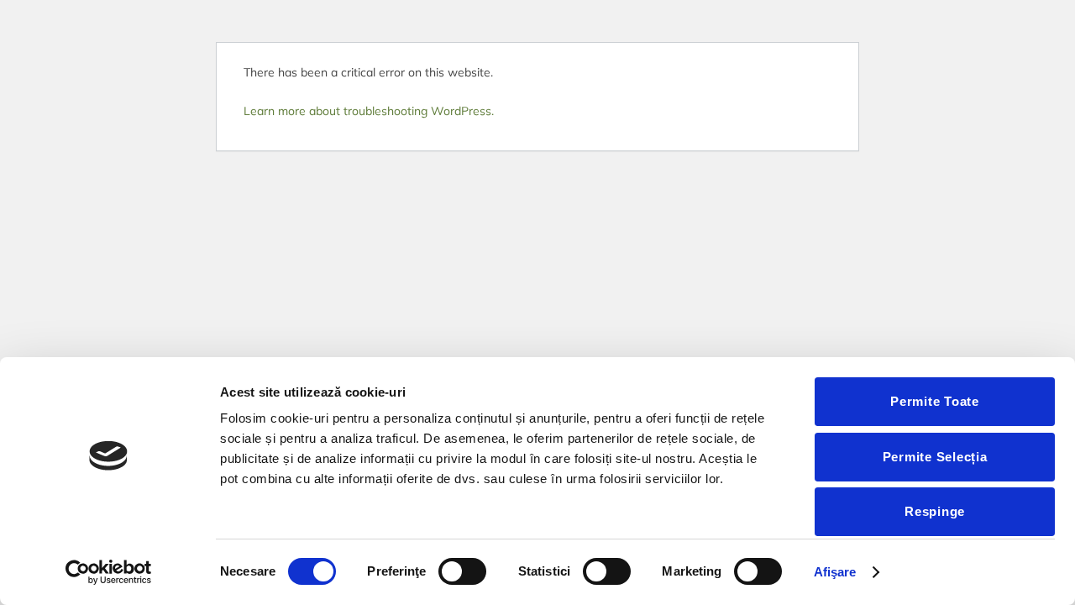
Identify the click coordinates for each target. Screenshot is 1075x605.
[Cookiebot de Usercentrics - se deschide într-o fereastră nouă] (108, 572)
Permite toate (934, 401)
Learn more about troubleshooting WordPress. (369, 110)
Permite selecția (935, 457)
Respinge (935, 511)
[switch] (462, 571)
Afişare (835, 572)
